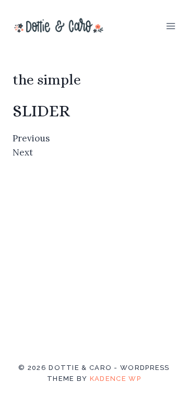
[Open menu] (170, 26)
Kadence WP (115, 378)
